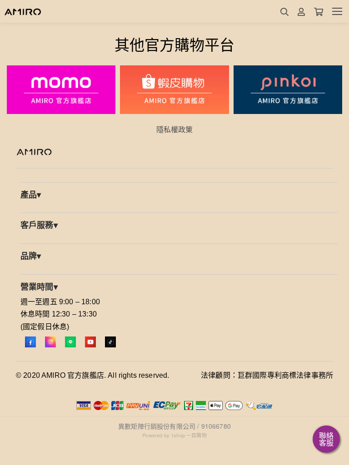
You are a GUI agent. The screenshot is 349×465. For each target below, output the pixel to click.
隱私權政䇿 (174, 129)
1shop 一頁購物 (189, 435)
